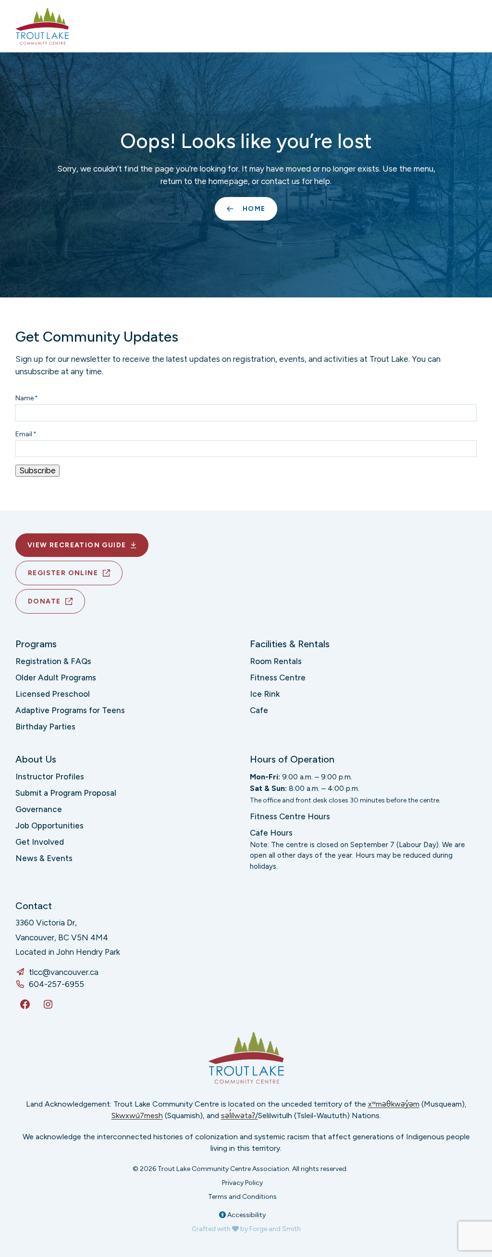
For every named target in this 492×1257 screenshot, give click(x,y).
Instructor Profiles (49, 776)
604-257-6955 (56, 984)
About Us (35, 759)
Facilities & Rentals (290, 644)
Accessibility (246, 1215)
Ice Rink (265, 694)
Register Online (63, 573)
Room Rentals (276, 661)
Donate (44, 601)
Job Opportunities (49, 825)
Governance (38, 809)
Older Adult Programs (55, 677)
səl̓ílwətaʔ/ (239, 1115)
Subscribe (37, 470)
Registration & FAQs (53, 661)
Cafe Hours (271, 833)
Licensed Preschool (52, 694)
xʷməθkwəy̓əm (393, 1104)
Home (254, 209)
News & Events (44, 858)
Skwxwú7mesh (137, 1115)
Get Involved (39, 842)
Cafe (259, 710)
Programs (36, 644)
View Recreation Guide (76, 545)
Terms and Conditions (242, 1197)
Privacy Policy (242, 1183)
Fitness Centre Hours (290, 816)
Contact (33, 906)
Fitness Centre (278, 677)
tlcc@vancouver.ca (63, 972)
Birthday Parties (45, 726)
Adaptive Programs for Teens (70, 710)
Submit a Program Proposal (65, 793)
